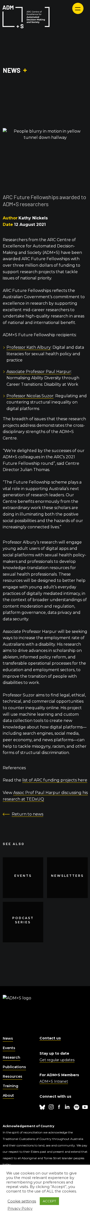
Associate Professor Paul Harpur (38, 371)
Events (9, 1048)
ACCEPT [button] (49, 1201)
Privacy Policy (20, 1208)
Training (10, 1086)
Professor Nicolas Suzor (30, 395)
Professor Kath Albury (28, 347)
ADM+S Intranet (54, 1081)
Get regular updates (57, 1060)
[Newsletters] (67, 877)
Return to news (27, 814)
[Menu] (78, 8)
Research (11, 1057)
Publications (14, 1067)
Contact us (50, 1038)
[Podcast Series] (23, 922)
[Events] (23, 877)
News (8, 1038)
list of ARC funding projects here (54, 780)
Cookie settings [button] (22, 1201)
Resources (12, 1076)
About (8, 1095)
